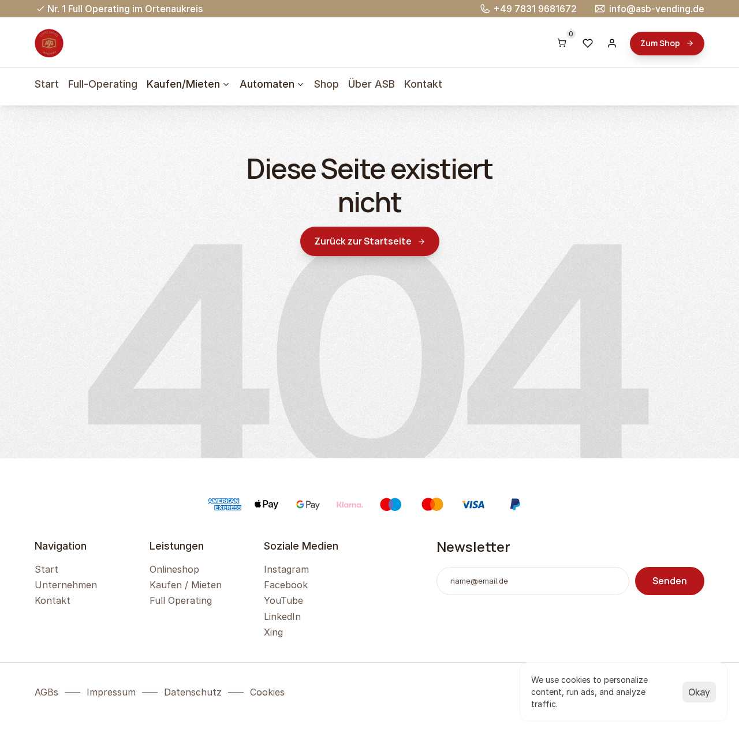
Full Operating (181, 600)
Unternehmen (66, 585)
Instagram (286, 569)
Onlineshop (174, 569)
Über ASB (371, 84)
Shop (326, 84)
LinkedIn (282, 616)
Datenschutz (193, 692)
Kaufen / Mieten (186, 585)
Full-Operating (102, 84)
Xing (273, 632)
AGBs (46, 692)
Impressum (111, 692)
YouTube (283, 600)
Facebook (286, 585)
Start (47, 84)
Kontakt (423, 84)
